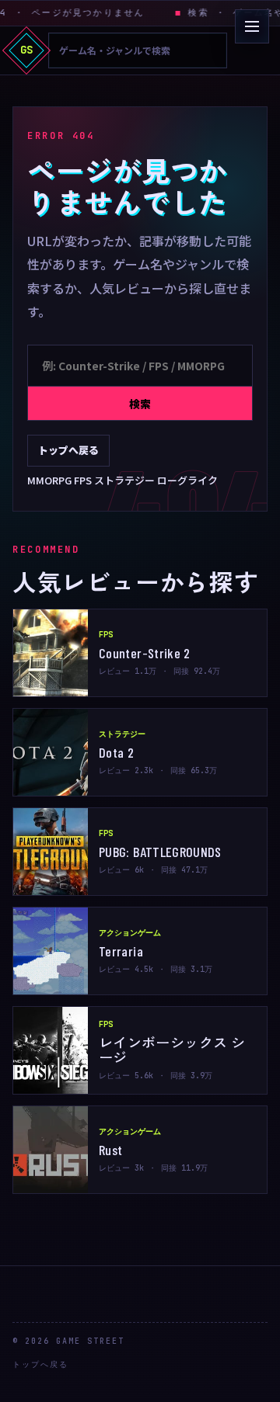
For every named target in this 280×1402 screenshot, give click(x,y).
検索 (140, 403)
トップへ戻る (68, 449)
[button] (252, 26)
